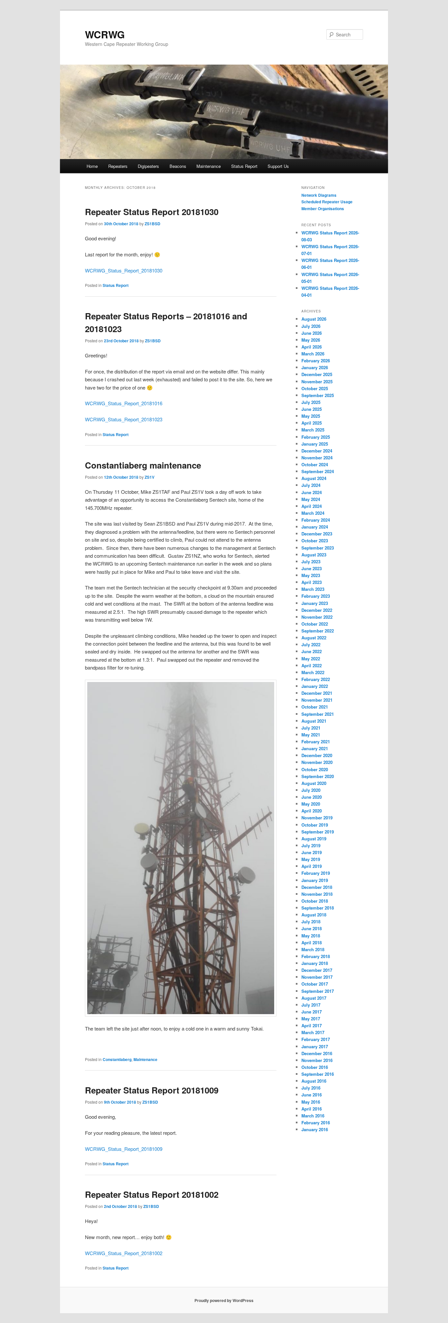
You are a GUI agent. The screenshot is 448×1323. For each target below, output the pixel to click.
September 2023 (317, 548)
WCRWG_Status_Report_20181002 (123, 1253)
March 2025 (312, 430)
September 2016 (317, 1074)
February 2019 (315, 873)
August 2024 (313, 478)
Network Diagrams (318, 195)
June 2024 (311, 492)
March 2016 (312, 1116)
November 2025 (317, 381)
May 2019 (310, 859)
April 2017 (311, 1025)
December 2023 (316, 534)
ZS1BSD (152, 224)
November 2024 (317, 457)
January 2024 (314, 527)
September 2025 (317, 395)
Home (92, 166)
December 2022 (316, 610)
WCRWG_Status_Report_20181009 (123, 1148)
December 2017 (316, 970)
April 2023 (311, 582)
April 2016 (311, 1109)
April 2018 (311, 942)
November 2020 (317, 762)
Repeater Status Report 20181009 (151, 1090)
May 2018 (310, 935)
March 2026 (312, 354)
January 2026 (314, 367)
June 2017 (311, 1012)
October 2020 (314, 769)
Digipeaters (148, 166)
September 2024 (317, 471)
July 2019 (310, 845)
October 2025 (314, 388)
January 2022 (314, 686)
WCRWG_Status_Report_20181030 (123, 270)
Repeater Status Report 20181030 (151, 212)
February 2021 (315, 741)
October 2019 (314, 825)
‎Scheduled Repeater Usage (327, 202)
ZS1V (149, 477)
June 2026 (311, 333)
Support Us (278, 166)
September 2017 (317, 991)
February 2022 (315, 679)
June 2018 (311, 928)
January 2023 (314, 603)
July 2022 (310, 644)
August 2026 (313, 319)
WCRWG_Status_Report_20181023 (123, 419)
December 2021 (316, 693)
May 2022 (310, 658)
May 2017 (310, 1018)
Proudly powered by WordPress (224, 1300)
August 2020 (313, 783)
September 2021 (317, 714)
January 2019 (314, 880)
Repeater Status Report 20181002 (151, 1194)
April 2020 (311, 811)
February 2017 (315, 1039)
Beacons (178, 166)
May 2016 (310, 1102)
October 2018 (314, 901)
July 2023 (310, 561)
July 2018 (310, 921)
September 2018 (317, 908)
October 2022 (314, 624)
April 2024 (311, 506)
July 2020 (310, 790)
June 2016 (311, 1095)
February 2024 (315, 520)
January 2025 (314, 444)
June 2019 (311, 852)
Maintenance (208, 166)
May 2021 (310, 735)
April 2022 (311, 665)
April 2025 (311, 423)
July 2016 (310, 1088)
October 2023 (314, 540)
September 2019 (317, 832)
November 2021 (317, 700)
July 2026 (310, 326)
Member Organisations (322, 208)
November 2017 (317, 977)
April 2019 (311, 866)
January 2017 (314, 1046)
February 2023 (315, 596)
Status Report (244, 166)
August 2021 (313, 721)
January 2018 (314, 963)
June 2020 (311, 797)
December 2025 (316, 374)
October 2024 (314, 464)
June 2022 (311, 651)
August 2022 (313, 637)
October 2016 (314, 1067)
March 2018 (312, 949)
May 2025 (310, 416)
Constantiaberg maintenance (143, 465)
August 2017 (313, 998)
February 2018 (315, 956)
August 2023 (313, 554)
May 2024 (310, 499)
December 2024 (316, 451)
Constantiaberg (117, 1059)
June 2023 (311, 568)
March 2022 (312, 672)
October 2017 (314, 984)
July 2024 (310, 485)
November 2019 (317, 817)
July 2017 (310, 1005)
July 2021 (310, 728)
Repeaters (118, 166)
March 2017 (312, 1032)
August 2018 (313, 915)
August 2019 (313, 838)
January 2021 (314, 748)
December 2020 (316, 755)
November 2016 (317, 1060)
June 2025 (311, 409)
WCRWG (105, 34)
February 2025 (315, 437)
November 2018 (317, 894)
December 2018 (316, 887)
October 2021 (314, 707)
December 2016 (316, 1053)
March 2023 (312, 589)
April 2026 (311, 347)
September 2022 (317, 631)
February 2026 (315, 360)
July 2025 (310, 402)
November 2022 (317, 617)
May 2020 (310, 804)
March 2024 (312, 513)
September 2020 (317, 776)
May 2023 (310, 575)
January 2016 (314, 1129)
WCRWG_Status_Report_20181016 (123, 403)
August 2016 (313, 1081)
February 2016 (315, 1122)
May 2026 (310, 340)
